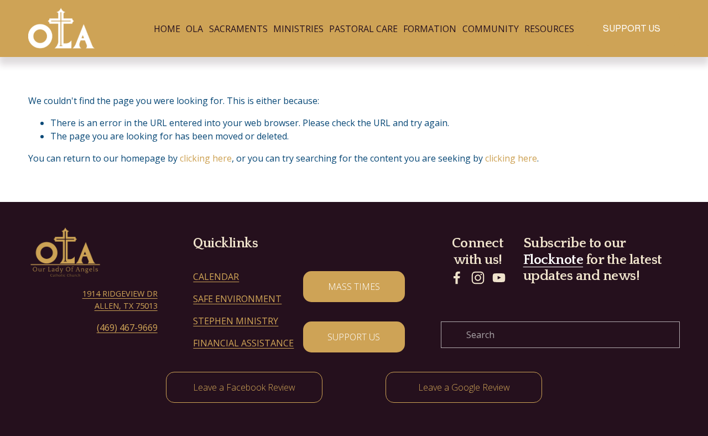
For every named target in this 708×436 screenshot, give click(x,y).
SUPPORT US (631, 28)
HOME (167, 29)
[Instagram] (478, 277)
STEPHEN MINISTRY (235, 321)
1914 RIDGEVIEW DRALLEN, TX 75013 (120, 299)
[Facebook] (457, 277)
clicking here (206, 158)
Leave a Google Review (464, 387)
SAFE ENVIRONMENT (237, 299)
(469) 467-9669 (127, 327)
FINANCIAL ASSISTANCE (243, 343)
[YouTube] (499, 277)
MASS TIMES (354, 287)
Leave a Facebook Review (244, 387)
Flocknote (553, 260)
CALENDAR (216, 277)
